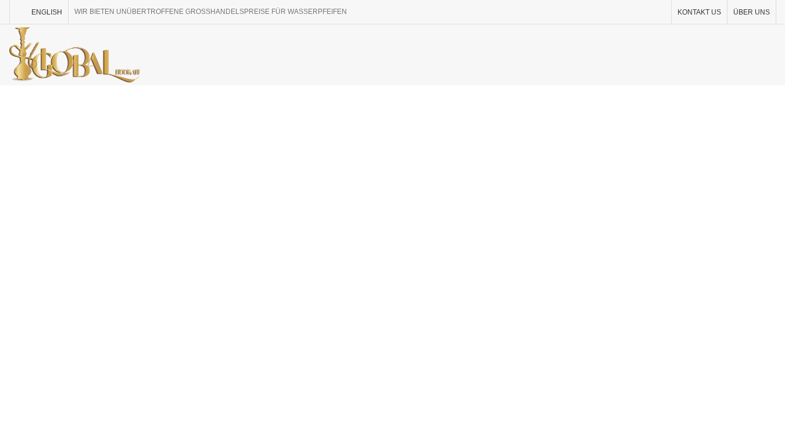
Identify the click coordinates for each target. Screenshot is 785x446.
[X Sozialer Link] (613, 11)
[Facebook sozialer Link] (599, 11)
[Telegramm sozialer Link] (657, 11)
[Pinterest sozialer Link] (628, 11)
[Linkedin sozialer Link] (643, 11)
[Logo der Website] (75, 54)
